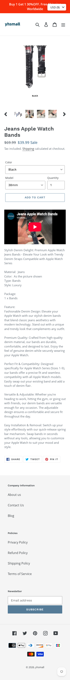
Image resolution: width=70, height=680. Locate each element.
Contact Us (16, 505)
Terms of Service (20, 574)
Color (8, 162)
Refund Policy (18, 553)
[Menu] (63, 24)
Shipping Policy (19, 563)
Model (9, 178)
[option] (18, 114)
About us (14, 495)
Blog (11, 516)
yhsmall (39, 667)
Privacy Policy (18, 542)
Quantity (53, 178)
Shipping (28, 149)
